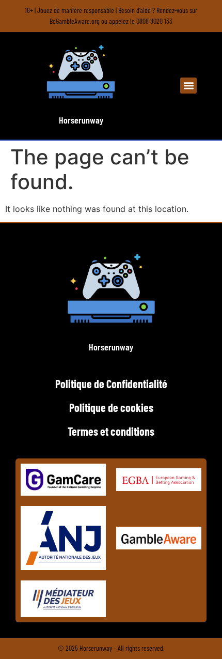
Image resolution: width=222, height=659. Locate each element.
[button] (188, 86)
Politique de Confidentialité (111, 383)
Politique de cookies (111, 407)
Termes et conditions (111, 431)
